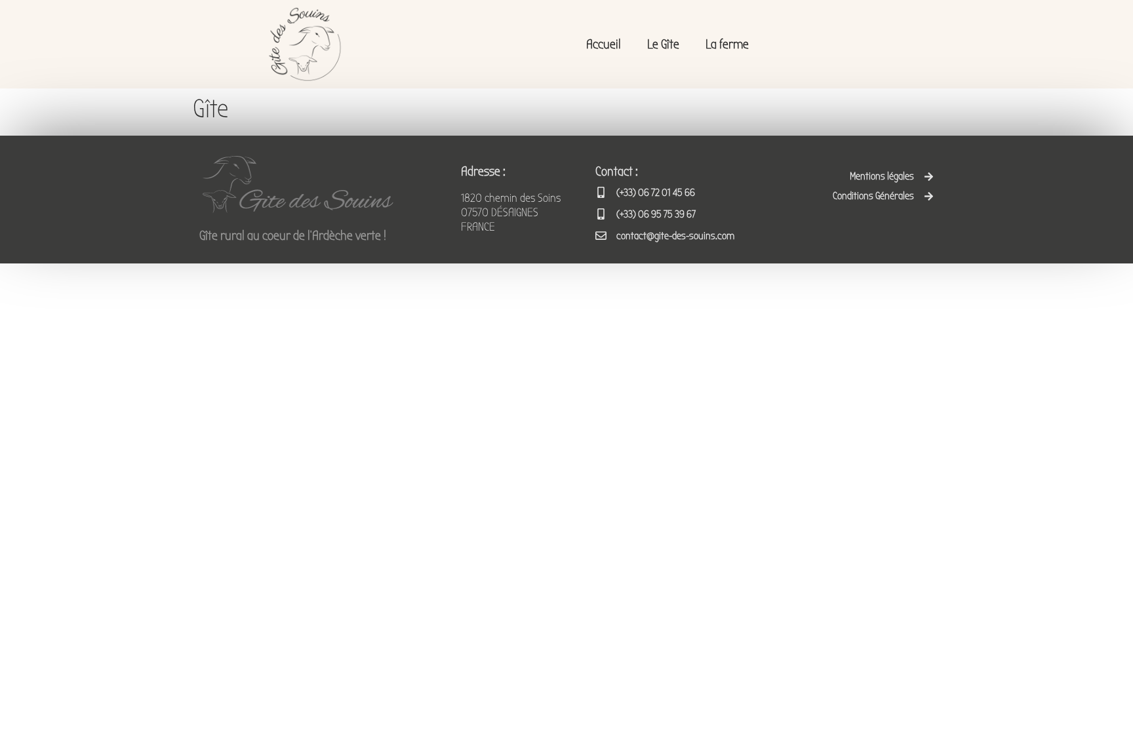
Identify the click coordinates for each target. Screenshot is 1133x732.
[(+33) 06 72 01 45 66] (600, 192)
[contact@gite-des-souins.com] (600, 235)
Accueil (603, 44)
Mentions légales (882, 176)
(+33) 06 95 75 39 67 (656, 214)
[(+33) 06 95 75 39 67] (600, 214)
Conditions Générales (873, 196)
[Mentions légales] (929, 177)
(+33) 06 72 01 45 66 (655, 193)
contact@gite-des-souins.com (675, 236)
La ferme (727, 44)
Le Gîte (663, 44)
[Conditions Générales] (929, 196)
